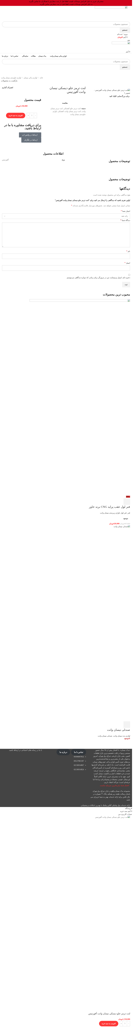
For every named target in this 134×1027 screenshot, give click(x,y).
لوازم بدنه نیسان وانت (121, 736)
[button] (127, 501)
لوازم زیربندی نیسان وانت (110, 513)
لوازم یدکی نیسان (30, 78)
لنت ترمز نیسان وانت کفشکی (69, 111)
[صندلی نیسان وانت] (66, 623)
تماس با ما (78, 752)
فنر (129, 513)
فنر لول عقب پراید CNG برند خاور (109, 506)
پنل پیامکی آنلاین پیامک (111, 805)
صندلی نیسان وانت (118, 729)
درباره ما (63, 752)
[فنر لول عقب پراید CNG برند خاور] (80, 397)
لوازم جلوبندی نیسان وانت (11, 78)
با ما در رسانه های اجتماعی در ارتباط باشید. (25, 750)
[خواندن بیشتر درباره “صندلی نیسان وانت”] (127, 724)
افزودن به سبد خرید (16, 115)
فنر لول (124, 513)
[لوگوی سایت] (111, 13)
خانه (41, 78)
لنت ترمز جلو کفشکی (72, 108)
